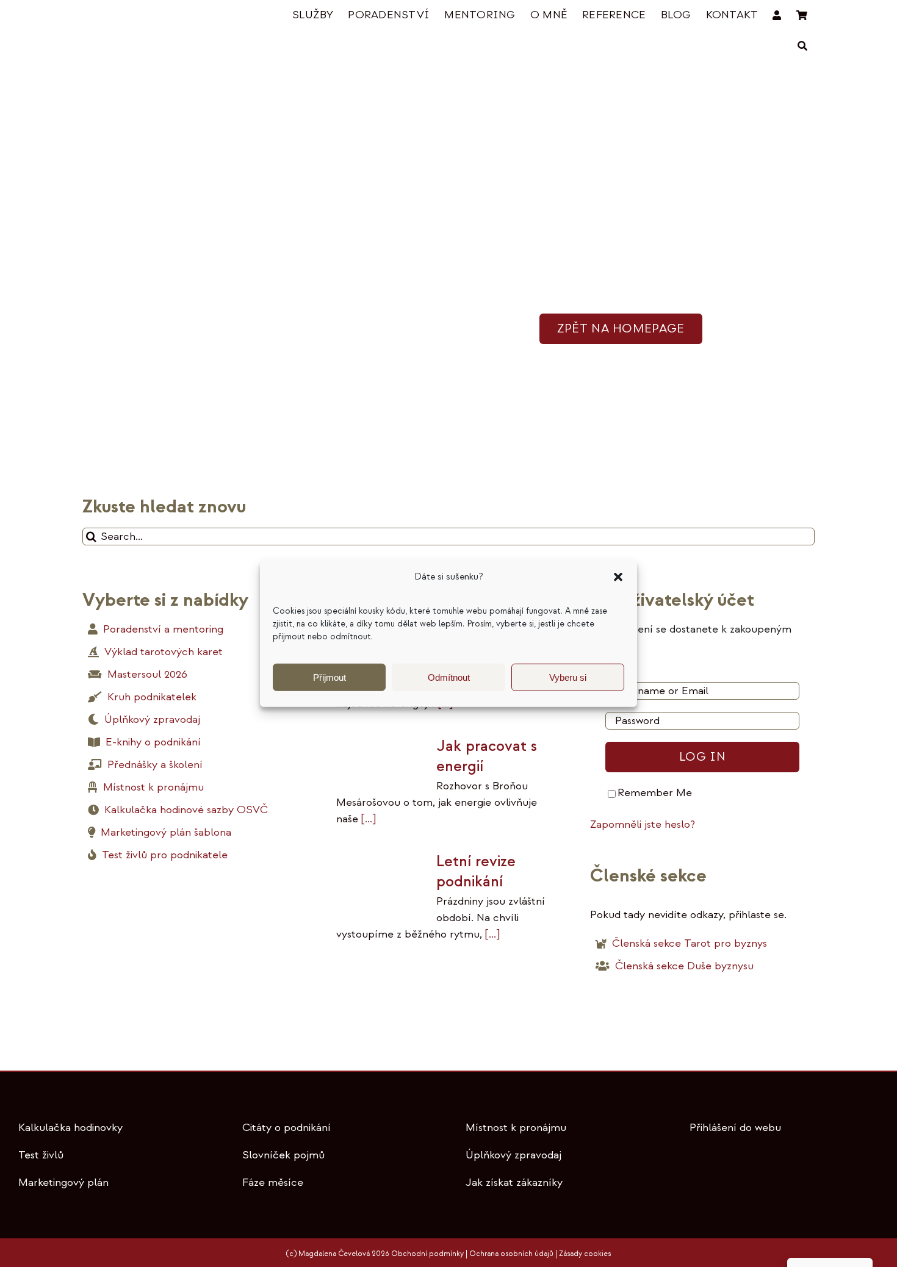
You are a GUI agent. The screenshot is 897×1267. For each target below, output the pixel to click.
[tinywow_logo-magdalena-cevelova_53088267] (143, 16)
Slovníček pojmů (283, 1155)
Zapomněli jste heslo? (642, 824)
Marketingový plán (63, 1182)
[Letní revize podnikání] (380, 881)
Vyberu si (567, 677)
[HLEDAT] (802, 46)
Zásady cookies (585, 1253)
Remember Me (655, 793)
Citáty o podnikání (286, 1128)
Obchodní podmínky (427, 1253)
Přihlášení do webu (735, 1128)
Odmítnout (449, 677)
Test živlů (40, 1155)
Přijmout (329, 677)
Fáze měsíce (272, 1182)
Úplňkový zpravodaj (513, 1155)
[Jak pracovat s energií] (380, 761)
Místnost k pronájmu (516, 1128)
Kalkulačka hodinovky (70, 1128)
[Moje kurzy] (776, 15)
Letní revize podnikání (476, 871)
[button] (618, 577)
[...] (367, 819)
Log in (702, 756)
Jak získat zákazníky (514, 1182)
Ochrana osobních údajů (511, 1253)
